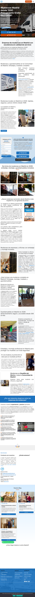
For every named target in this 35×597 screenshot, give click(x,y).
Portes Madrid (22, 194)
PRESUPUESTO (28, 1)
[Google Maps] (29, 581)
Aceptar (14, 595)
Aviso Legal (2, 154)
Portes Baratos (17, 577)
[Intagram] (27, 581)
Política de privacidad (19, 595)
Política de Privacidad (28, 574)
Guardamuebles (23, 181)
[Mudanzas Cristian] (1, 1)
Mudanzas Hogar (5, 181)
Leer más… (9, 514)
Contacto (25, 577)
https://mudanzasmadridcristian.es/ (9, 474)
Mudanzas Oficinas (6, 194)
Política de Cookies (27, 576)
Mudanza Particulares (18, 572)
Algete (14, 58)
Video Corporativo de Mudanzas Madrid (26, 432)
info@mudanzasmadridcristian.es (9, 473)
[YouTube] (26, 581)
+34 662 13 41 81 (4, 580)
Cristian (4, 503)
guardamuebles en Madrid (22, 79)
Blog (6, 503)
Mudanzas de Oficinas (18, 576)
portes (30, 142)
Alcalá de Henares (25, 333)
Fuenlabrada (28, 332)
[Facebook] (24, 581)
